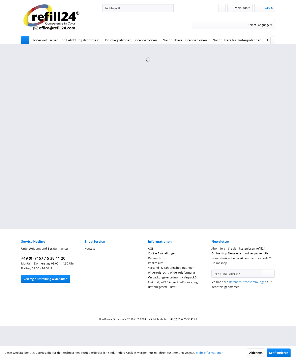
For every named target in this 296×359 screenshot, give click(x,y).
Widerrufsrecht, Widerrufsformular (171, 272)
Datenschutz (156, 258)
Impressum (155, 263)
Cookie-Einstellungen (162, 253)
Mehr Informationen (209, 353)
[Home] (25, 40)
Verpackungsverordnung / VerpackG (172, 277)
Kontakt (90, 248)
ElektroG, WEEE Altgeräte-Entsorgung (173, 282)
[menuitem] (138, 8)
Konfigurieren (278, 353)
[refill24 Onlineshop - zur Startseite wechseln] (53, 19)
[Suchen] (170, 8)
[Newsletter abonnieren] (268, 274)
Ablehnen (256, 353)
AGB (151, 248)
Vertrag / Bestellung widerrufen (45, 279)
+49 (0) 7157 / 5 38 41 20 (43, 258)
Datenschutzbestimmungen (247, 282)
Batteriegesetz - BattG (162, 287)
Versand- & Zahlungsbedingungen (171, 268)
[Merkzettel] (222, 8)
